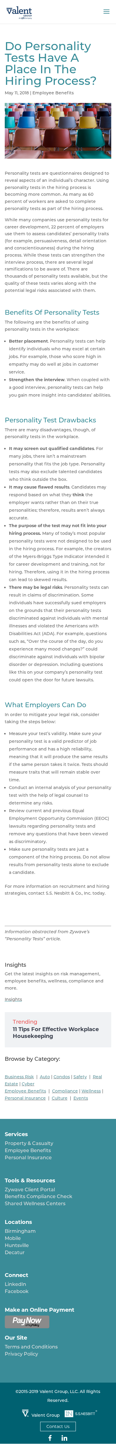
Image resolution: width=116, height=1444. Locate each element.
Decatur (15, 1252)
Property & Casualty (29, 1143)
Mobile (13, 1238)
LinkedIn (15, 1284)
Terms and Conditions (31, 1347)
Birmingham (20, 1231)
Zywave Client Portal (30, 1189)
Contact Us (58, 1426)
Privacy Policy (21, 1354)
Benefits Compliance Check (38, 1196)
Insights (13, 999)
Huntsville (17, 1245)
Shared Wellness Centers (35, 1203)
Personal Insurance (28, 1157)
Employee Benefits (53, 93)
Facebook (17, 1291)
